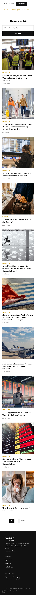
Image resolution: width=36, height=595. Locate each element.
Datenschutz (9, 563)
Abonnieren (21, 3)
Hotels (7, 10)
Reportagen (15, 10)
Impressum (8, 560)
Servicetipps (27, 10)
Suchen (11, 3)
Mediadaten (9, 567)
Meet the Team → (11, 551)
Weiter (23, 521)
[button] (3, 591)
